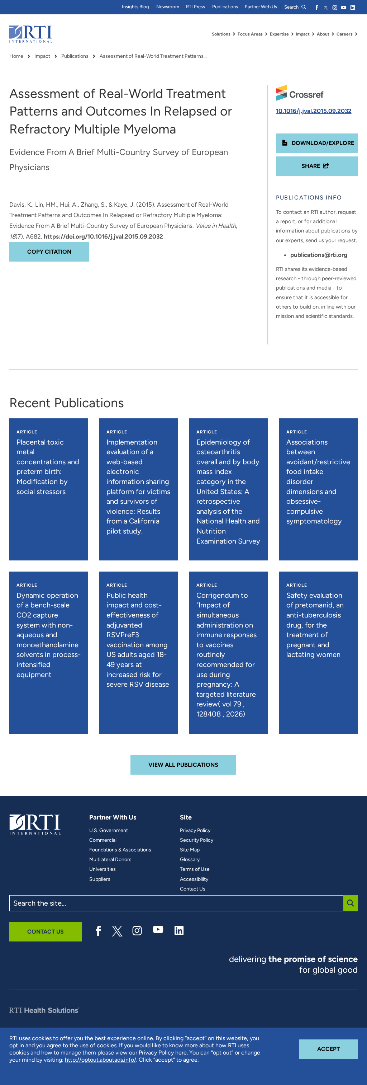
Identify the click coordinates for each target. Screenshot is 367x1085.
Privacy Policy (195, 830)
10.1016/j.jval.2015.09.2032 (314, 110)
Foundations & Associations (120, 849)
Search (292, 7)
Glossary (190, 859)
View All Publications (183, 764)
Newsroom (167, 6)
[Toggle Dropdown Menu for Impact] (313, 34)
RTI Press (195, 6)
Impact (42, 56)
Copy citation (49, 251)
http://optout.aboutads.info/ (100, 1059)
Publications (225, 6)
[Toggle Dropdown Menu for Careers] (356, 34)
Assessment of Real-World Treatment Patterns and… (153, 56)
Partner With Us (261, 6)
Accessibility (194, 879)
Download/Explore (322, 143)
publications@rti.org (318, 254)
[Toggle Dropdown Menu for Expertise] (292, 34)
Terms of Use (195, 869)
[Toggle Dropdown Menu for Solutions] (234, 34)
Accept (337, 1048)
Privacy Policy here (163, 1052)
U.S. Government (108, 830)
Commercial (102, 840)
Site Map (190, 849)
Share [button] (310, 166)
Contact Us (192, 889)
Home (16, 56)
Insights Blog (135, 6)
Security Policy (196, 840)
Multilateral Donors (110, 859)
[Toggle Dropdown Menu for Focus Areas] (266, 34)
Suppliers (99, 879)
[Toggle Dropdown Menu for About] (333, 34)
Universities (102, 869)
